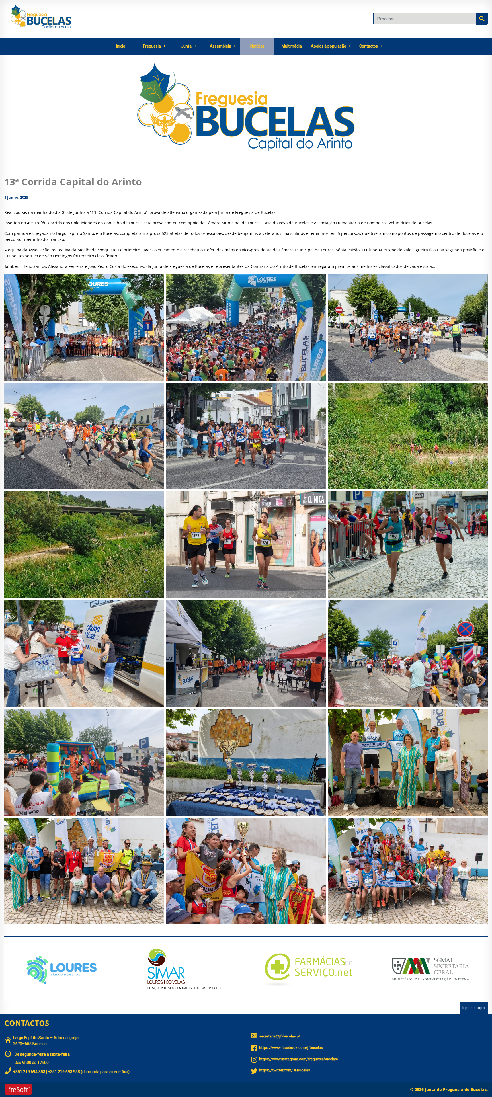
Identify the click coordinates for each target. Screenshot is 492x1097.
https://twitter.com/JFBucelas (284, 1070)
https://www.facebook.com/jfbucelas (291, 1047)
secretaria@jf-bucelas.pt (279, 1036)
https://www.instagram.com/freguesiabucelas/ (299, 1059)
